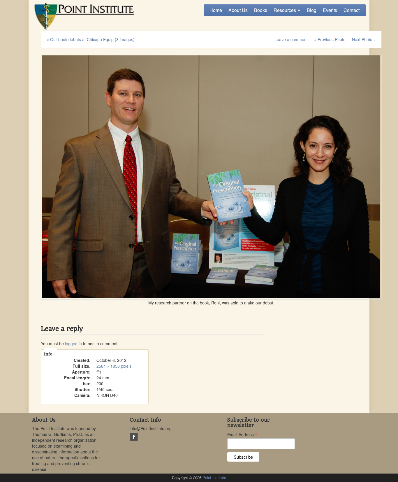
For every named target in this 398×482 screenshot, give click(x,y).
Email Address (242, 434)
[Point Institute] (83, 17)
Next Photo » (364, 39)
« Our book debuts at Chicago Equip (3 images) (91, 39)
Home (215, 10)
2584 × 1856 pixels (113, 366)
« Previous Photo (330, 39)
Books (260, 10)
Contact (352, 10)
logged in (73, 343)
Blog (311, 10)
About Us (238, 10)
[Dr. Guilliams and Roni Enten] (211, 177)
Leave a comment (291, 39)
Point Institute (214, 477)
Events (330, 10)
